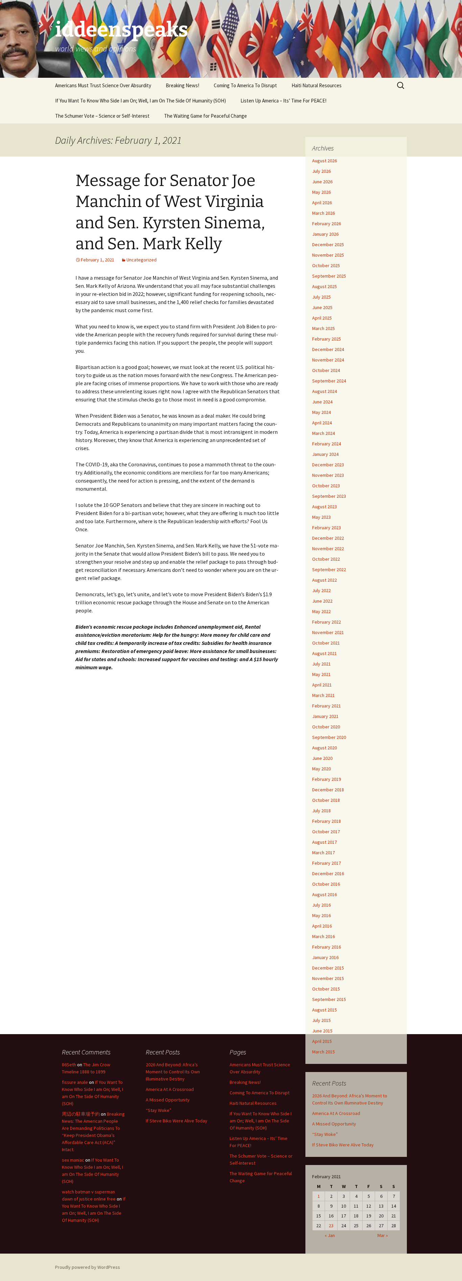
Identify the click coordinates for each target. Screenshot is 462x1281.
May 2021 (321, 674)
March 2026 (323, 213)
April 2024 (322, 423)
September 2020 (329, 737)
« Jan (330, 1235)
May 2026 (321, 192)
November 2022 (328, 548)
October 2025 (326, 265)
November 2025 (328, 255)
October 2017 (326, 832)
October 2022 (326, 559)
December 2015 (328, 968)
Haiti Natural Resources (317, 85)
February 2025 (326, 339)
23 (331, 1225)
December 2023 (328, 465)
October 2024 (326, 370)
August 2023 (324, 507)
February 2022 (326, 622)
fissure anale (75, 1082)
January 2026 (325, 234)
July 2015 (321, 1020)
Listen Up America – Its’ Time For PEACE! (283, 100)
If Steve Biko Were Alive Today (343, 1145)
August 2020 (324, 748)
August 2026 (324, 161)
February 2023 (326, 528)
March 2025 (323, 328)
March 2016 (323, 936)
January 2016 (325, 957)
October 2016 (326, 884)
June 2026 (322, 182)
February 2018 (326, 821)
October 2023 (326, 486)
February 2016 (326, 947)
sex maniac (73, 1160)
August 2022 (324, 580)
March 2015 (323, 1052)
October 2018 (326, 800)
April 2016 (322, 926)
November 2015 (328, 978)
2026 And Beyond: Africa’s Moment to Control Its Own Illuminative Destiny (173, 1072)
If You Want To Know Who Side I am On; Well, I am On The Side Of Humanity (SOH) (140, 100)
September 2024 (329, 381)
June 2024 (322, 402)
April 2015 (322, 1041)
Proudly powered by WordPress (87, 1267)
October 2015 (326, 989)
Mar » (382, 1235)
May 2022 (321, 611)
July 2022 (321, 590)
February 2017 (326, 863)
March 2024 (323, 433)
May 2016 (321, 915)
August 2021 (324, 653)
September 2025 (329, 276)
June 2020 (322, 758)
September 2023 (329, 496)
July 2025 (321, 297)
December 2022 (328, 538)
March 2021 (323, 695)
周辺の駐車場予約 (81, 1114)
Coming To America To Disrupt (245, 85)
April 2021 (322, 685)
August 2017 (324, 842)
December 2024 (328, 349)
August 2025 (324, 286)
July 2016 (321, 905)
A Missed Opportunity (334, 1124)
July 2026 (321, 171)
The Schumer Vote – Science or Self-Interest (102, 116)
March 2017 (323, 852)
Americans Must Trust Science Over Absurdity (103, 85)
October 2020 (326, 727)
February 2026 (326, 223)
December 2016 (328, 873)
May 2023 (321, 517)
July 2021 (321, 664)
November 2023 (328, 475)
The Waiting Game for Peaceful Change (205, 116)
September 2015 (329, 999)
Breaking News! (182, 85)
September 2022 (329, 569)
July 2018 (321, 811)
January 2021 (325, 716)
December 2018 (328, 790)
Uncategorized (141, 260)
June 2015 (322, 1031)
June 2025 (322, 307)
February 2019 (326, 779)
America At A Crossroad (336, 1113)
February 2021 (326, 706)
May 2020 (321, 769)
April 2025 (322, 318)
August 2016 (324, 894)
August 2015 (324, 1010)
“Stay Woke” (325, 1134)
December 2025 (328, 244)
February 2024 (326, 444)
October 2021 (326, 643)
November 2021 (328, 632)
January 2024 (325, 454)
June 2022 (322, 601)
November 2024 (328, 360)
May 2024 (321, 412)
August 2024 (324, 391)
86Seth (69, 1065)
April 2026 (322, 203)
